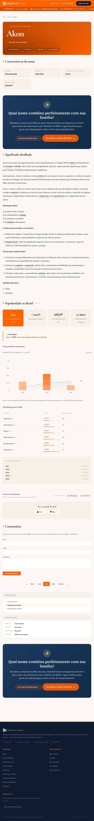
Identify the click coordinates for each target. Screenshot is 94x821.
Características (12, 602)
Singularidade (12, 242)
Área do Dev (83, 3)
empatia (18, 265)
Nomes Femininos (9, 778)
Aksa (53, 584)
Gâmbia (17, 166)
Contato (52, 758)
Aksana (61, 584)
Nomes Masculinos (9, 782)
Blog (4, 754)
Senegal (8, 166)
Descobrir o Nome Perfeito (60, 138)
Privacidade (53, 766)
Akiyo (39, 584)
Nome (4, 539)
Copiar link (86, 496)
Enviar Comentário (11, 573)
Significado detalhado (14, 605)
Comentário (6, 557)
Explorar (54, 3)
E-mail (5, 548)
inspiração (44, 196)
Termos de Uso (54, 770)
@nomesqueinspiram (14, 807)
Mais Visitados (8, 766)
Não (54, 512)
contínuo (41, 273)
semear (23, 215)
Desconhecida (14, 49)
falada (72, 162)
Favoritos (6, 770)
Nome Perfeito (67, 3)
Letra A (10, 17)
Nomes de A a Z (8, 762)
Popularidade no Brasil (14, 609)
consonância (58, 196)
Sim (41, 512)
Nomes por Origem (10, 774)
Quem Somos (54, 754)
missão (14, 192)
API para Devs (54, 762)
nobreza (10, 222)
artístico (41, 176)
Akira (32, 584)
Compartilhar (54, 49)
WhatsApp (73, 496)
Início (4, 17)
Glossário (6, 786)
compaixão (29, 265)
